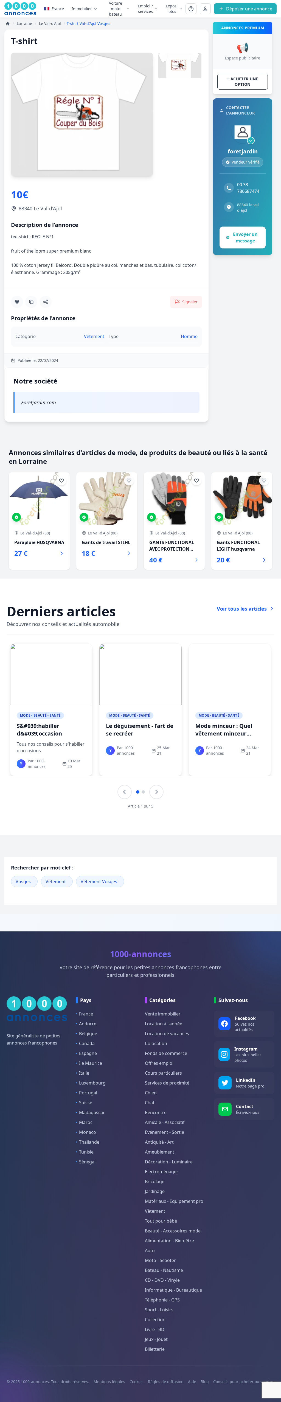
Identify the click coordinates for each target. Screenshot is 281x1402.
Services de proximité (167, 1083)
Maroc (85, 1122)
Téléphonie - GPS (162, 1300)
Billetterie (155, 1349)
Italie (84, 1073)
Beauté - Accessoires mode (173, 1231)
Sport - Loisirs (159, 1310)
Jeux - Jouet (156, 1339)
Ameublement (159, 1152)
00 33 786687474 (248, 188)
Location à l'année (163, 1024)
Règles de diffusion (166, 1381)
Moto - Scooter (160, 1260)
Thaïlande (89, 1142)
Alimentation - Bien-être (169, 1241)
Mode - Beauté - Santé (40, 715)
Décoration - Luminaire (169, 1162)
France (58, 8)
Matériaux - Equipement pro (174, 1201)
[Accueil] (7, 23)
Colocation (156, 1043)
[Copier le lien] (31, 302)
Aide (192, 1381)
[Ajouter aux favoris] (17, 302)
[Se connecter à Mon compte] (191, 8)
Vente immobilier (163, 1014)
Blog (205, 1381)
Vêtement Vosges (99, 882)
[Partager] (46, 302)
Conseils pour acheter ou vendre (243, 1381)
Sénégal (87, 1162)
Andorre (87, 1024)
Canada (87, 1043)
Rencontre (156, 1112)
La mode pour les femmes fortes (40, 729)
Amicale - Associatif (165, 1122)
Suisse (85, 1103)
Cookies (137, 1381)
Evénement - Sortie (164, 1132)
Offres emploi (159, 1063)
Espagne (88, 1053)
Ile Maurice (90, 1063)
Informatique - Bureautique (173, 1290)
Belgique (88, 1034)
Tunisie (86, 1152)
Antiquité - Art (159, 1142)
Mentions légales (109, 1381)
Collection (155, 1320)
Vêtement (56, 882)
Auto (150, 1251)
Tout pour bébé (161, 1221)
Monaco (87, 1132)
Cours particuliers (163, 1073)
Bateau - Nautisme (164, 1270)
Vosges (23, 882)
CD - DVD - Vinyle (162, 1280)
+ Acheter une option (242, 81)
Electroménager (161, 1172)
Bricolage (154, 1181)
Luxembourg (92, 1083)
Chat (149, 1103)
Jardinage (155, 1191)
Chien (151, 1093)
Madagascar (92, 1112)
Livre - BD (154, 1329)
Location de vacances (167, 1034)
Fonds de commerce (166, 1053)
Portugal (88, 1093)
